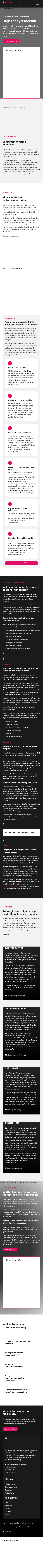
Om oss (7, 1509)
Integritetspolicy (7, 1531)
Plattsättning (9, 1493)
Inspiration (8, 1506)
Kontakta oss (9, 1249)
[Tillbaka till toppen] (36, 1541)
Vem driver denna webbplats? (11, 1527)
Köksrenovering (10, 1484)
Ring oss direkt (12, 41)
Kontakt (7, 1515)
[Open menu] (37, 3)
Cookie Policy (26, 1527)
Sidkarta (8, 1512)
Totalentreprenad (11, 1487)
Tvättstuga (8, 1490)
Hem (6, 1503)
